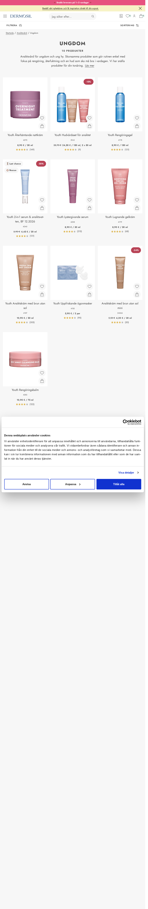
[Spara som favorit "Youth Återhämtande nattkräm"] (42, 118)
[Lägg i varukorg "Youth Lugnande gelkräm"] (137, 208)
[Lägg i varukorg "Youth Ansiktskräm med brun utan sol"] (42, 294)
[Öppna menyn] (5, 16)
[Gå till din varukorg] (140, 15)
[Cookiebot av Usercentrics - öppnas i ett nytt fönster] (125, 422)
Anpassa (70, 484)
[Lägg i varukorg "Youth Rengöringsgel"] (137, 126)
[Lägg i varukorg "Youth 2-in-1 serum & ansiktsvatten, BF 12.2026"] (42, 208)
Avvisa (26, 484)
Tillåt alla (118, 484)
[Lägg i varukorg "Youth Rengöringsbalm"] (42, 381)
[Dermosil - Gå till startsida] (21, 16)
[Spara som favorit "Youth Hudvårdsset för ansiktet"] (89, 118)
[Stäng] (140, 8)
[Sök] (92, 16)
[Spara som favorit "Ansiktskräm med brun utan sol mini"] (137, 286)
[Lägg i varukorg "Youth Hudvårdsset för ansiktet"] (89, 126)
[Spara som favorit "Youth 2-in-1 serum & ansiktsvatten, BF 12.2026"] (42, 200)
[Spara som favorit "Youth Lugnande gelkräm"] (137, 200)
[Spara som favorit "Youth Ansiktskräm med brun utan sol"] (42, 286)
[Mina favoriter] (127, 15)
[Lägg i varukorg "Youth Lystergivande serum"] (89, 208)
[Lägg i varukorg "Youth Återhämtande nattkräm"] (42, 126)
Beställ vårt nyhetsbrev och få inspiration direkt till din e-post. (70, 8)
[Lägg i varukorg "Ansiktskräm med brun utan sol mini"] (137, 294)
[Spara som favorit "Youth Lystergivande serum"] (89, 200)
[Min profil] (134, 16)
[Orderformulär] (121, 15)
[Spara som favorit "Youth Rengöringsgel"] (137, 118)
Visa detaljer (126, 472)
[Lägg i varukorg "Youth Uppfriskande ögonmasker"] (89, 294)
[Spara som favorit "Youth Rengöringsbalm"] (42, 373)
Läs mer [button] (89, 65)
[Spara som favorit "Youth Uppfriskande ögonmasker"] (89, 286)
